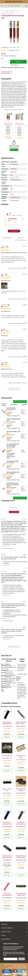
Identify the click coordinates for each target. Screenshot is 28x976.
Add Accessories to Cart (19, 401)
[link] (8, 50)
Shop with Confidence (7, 928)
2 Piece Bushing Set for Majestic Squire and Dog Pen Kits (13, 484)
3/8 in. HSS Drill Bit (11, 408)
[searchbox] (8, 237)
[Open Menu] (2, 5)
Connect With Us (5, 939)
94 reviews (8, 138)
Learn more (22, 67)
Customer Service (6, 931)
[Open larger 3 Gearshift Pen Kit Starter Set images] (14, 32)
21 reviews (9, 412)
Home (2, 10)
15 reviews (9, 465)
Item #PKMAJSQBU (15, 197)
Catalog (3, 935)
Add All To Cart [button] (14, 149)
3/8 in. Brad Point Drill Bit (13, 461)
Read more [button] (22, 531)
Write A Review (14, 231)
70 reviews (9, 425)
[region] (13, 219)
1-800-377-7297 (16, 1)
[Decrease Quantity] (2, 62)
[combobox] (21, 240)
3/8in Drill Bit (13, 172)
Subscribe (21, 958)
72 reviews (9, 437)
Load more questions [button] (14, 646)
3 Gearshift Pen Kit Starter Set (7, 13)
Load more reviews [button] (14, 389)
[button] (2, 126)
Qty (2, 58)
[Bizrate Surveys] (10, 974)
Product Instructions (7, 71)
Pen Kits (7, 10)
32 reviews (9, 476)
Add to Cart (7, 737)
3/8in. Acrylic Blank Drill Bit (13, 472)
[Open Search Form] (5, 5)
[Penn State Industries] (14, 5)
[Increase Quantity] (8, 62)
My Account (4, 924)
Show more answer (7, 548)
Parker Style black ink (15, 179)
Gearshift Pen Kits (14, 10)
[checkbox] (11, 114)
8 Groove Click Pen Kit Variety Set (19, 125)
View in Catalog (6, 73)
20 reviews (9, 450)
